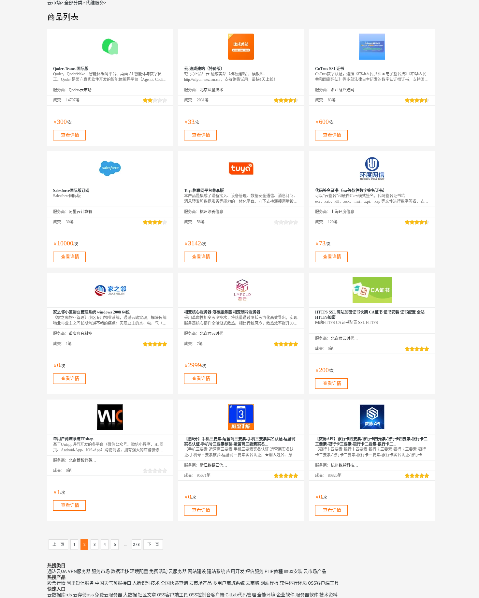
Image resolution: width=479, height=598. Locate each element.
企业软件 (285, 594)
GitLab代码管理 (240, 594)
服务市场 (101, 571)
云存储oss (83, 594)
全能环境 (266, 594)
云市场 (54, 2)
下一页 (153, 544)
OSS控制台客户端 (207, 594)
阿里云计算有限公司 (82, 212)
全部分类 (73, 2)
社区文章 (147, 594)
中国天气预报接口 (113, 583)
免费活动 (158, 571)
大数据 (130, 594)
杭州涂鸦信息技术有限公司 (213, 212)
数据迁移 (120, 571)
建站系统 (216, 571)
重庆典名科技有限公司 (82, 333)
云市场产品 (314, 571)
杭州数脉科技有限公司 (344, 465)
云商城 (252, 583)
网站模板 (269, 583)
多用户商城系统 (229, 583)
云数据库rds (59, 594)
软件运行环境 (293, 583)
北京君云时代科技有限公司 (213, 333)
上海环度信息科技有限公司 (344, 212)
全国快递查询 (174, 583)
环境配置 (139, 571)
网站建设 (197, 571)
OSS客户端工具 (323, 583)
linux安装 (293, 571)
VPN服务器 (79, 571)
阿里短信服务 (80, 583)
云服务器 (177, 571)
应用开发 (235, 571)
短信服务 (254, 571)
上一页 (58, 544)
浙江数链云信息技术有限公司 (213, 465)
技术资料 (328, 594)
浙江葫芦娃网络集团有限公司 (344, 90)
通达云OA (57, 571)
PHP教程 (274, 571)
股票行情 (56, 583)
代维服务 (95, 2)
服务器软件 (307, 594)
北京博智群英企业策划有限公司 (82, 460)
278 (136, 544)
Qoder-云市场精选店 (82, 90)
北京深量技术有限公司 (213, 90)
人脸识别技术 (146, 583)
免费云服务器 (108, 594)
